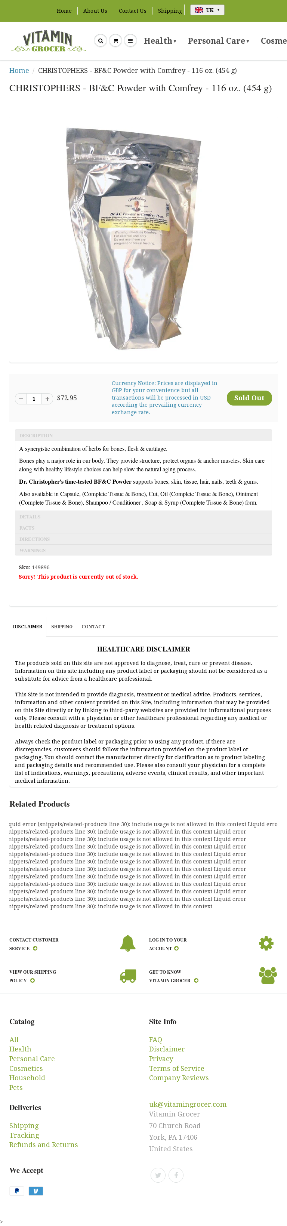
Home (64, 11)
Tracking (24, 1135)
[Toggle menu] (130, 40)
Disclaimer (167, 1049)
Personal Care (218, 41)
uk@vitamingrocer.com (188, 1104)
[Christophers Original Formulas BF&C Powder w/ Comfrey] (143, 238)
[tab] (143, 435)
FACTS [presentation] (26, 527)
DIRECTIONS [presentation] (34, 538)
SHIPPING (61, 626)
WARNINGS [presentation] (32, 550)
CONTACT (93, 626)
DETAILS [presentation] (29, 516)
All (14, 1040)
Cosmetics (26, 1068)
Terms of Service (176, 1068)
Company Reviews (179, 1078)
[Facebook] (176, 1175)
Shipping (170, 11)
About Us (95, 11)
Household (27, 1078)
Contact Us (132, 11)
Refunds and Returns (43, 1145)
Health (160, 41)
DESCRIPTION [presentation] (36, 435)
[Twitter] (158, 1175)
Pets (16, 1087)
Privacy (161, 1059)
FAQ (155, 1040)
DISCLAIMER (27, 626)
